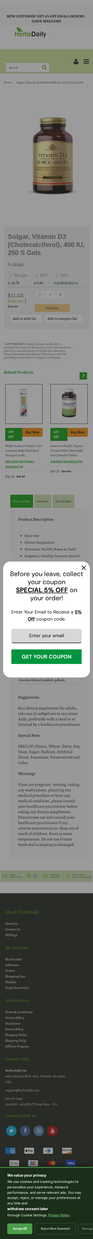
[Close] (84, 568)
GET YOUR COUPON (47, 656)
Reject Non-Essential (55, 1228)
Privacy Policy (59, 1215)
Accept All (20, 1228)
